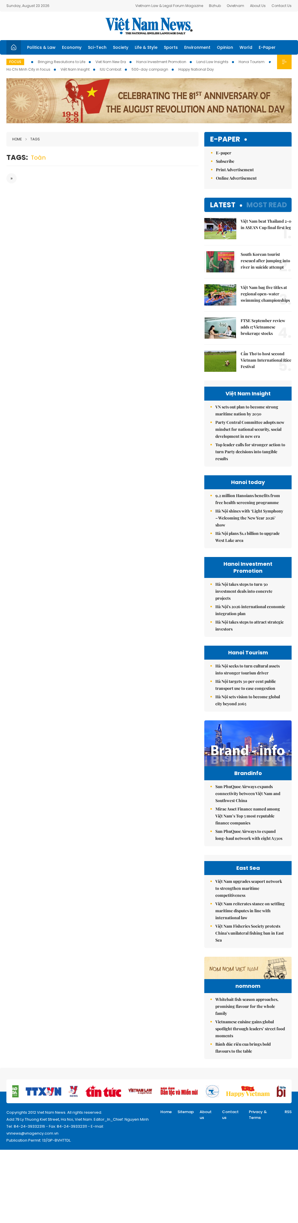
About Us (258, 5)
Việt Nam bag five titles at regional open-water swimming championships (265, 294)
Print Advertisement (235, 169)
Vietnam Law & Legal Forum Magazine (169, 5)
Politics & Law (41, 47)
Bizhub (215, 5)
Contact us (230, 1114)
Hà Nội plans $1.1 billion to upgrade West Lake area (247, 537)
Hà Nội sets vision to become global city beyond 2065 (247, 700)
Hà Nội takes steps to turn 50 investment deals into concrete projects (243, 591)
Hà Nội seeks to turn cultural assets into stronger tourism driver (247, 669)
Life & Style (146, 47)
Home (17, 139)
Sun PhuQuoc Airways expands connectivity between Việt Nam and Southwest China (247, 793)
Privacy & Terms (258, 1114)
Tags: (17, 157)
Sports (171, 47)
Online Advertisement (236, 178)
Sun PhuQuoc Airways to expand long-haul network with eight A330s (248, 835)
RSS (288, 1112)
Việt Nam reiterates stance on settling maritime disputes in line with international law (250, 910)
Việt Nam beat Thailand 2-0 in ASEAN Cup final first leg (266, 224)
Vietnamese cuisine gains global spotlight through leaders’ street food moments (250, 1028)
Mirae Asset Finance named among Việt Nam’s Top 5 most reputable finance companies (247, 816)
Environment (197, 47)
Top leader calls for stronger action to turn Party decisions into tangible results (250, 451)
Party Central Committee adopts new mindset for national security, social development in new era (249, 429)
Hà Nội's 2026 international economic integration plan (250, 610)
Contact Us (282, 5)
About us (206, 1114)
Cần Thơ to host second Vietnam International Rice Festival (266, 360)
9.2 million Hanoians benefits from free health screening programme (247, 499)
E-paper (225, 139)
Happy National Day (196, 69)
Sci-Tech (97, 47)
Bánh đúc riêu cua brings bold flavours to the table (243, 1047)
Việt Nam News (149, 25)
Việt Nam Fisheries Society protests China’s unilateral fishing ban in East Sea (249, 933)
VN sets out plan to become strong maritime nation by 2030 (246, 410)
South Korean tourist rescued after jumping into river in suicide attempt (265, 260)
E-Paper (267, 47)
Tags (35, 139)
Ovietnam (235, 5)
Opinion (225, 47)
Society (120, 47)
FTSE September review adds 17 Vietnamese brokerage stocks (263, 327)
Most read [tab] (266, 205)
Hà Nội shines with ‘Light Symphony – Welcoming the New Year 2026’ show (249, 518)
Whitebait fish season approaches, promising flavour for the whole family (247, 1006)
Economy (71, 47)
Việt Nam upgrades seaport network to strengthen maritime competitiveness (248, 888)
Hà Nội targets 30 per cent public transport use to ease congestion (245, 685)
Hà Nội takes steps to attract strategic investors (249, 625)
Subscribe (225, 161)
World (246, 47)
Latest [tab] (222, 205)
